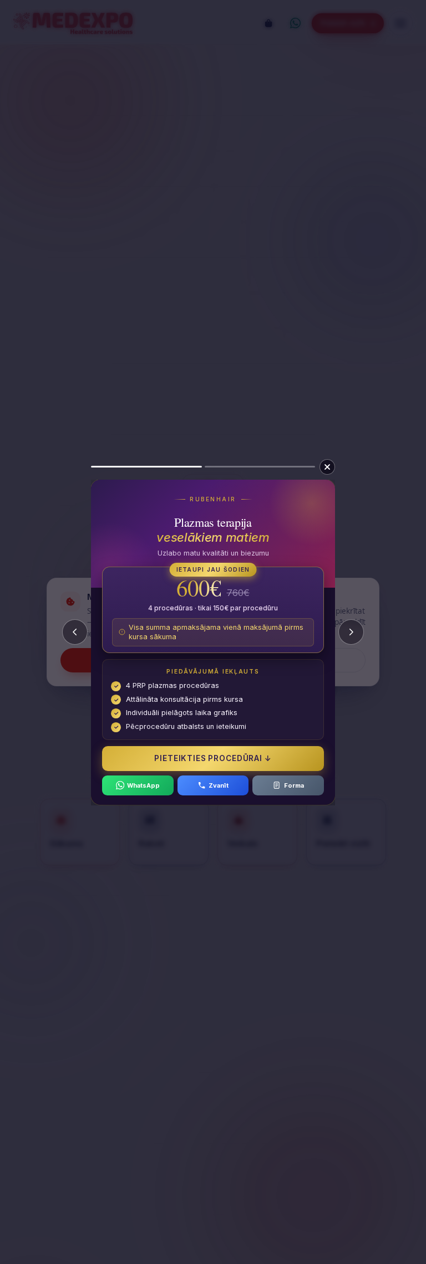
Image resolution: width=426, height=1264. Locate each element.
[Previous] (75, 632)
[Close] (327, 467)
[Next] (351, 632)
